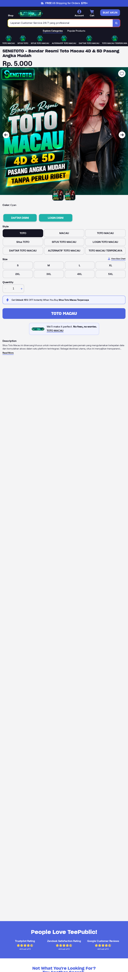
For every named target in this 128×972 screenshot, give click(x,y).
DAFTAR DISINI (20, 217)
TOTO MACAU (64, 313)
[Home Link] (30, 13)
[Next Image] (122, 135)
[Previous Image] (6, 135)
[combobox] (60, 23)
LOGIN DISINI (56, 217)
